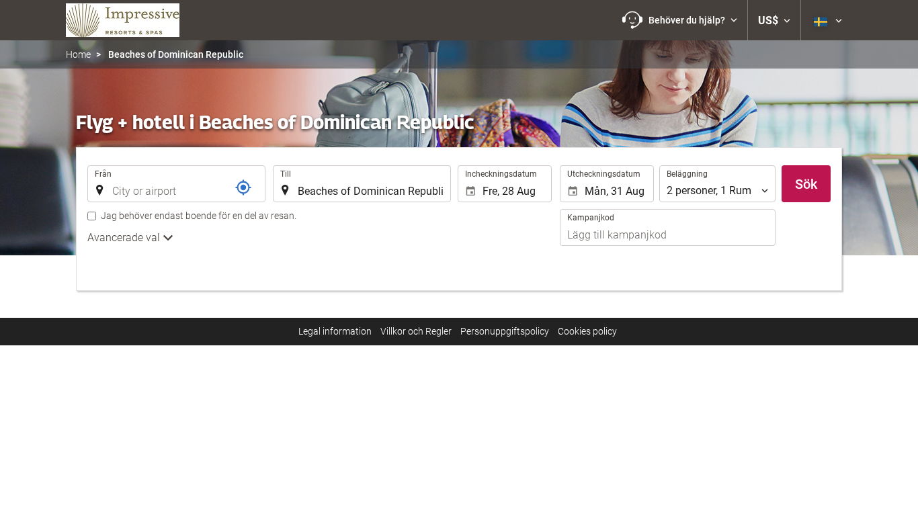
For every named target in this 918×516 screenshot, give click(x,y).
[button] (679, 20)
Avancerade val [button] (125, 237)
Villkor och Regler (416, 331)
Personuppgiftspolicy (504, 331)
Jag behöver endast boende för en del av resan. (198, 215)
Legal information (335, 331)
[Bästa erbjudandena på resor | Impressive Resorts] (122, 20)
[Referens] (243, 187)
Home (78, 54)
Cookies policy (587, 331)
